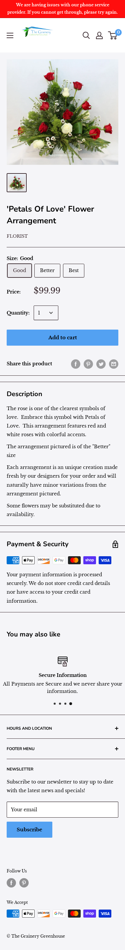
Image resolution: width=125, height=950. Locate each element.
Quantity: (18, 313)
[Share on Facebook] (75, 363)
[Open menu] (10, 35)
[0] (113, 35)
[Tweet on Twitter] (101, 363)
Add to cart (62, 337)
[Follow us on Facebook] (11, 882)
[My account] (99, 35)
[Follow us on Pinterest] (24, 882)
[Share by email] (113, 363)
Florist (17, 236)
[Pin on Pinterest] (88, 363)
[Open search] (86, 35)
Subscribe (29, 829)
